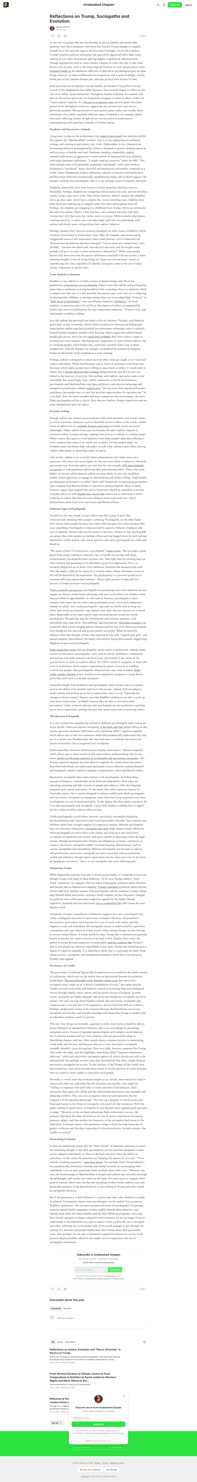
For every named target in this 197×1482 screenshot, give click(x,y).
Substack (85, 1476)
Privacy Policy (118, 1433)
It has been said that (111, 727)
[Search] (158, 4)
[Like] (52, 36)
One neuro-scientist (130, 623)
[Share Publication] (164, 4)
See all (55, 1422)
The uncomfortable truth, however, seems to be (91, 981)
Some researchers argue (63, 650)
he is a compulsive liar (108, 903)
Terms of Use (111, 1430)
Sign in (188, 4)
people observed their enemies (82, 372)
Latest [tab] (60, 1342)
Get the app (111, 1469)
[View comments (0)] (59, 36)
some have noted (93, 1162)
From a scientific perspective (66, 590)
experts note (93, 388)
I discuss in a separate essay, (98, 102)
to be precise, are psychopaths (80, 285)
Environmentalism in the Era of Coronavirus (70, 1384)
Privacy (97, 1463)
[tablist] (61, 1308)
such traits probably (99, 337)
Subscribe (175, 4)
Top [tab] (52, 1342)
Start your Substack (91, 1469)
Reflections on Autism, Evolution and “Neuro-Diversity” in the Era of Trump (85, 1351)
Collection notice (116, 1463)
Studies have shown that (91, 494)
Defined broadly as (60, 71)
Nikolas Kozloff (63, 27)
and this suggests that (120, 943)
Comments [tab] (56, 1308)
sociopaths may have (97, 829)
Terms (105, 1463)
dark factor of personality (65, 301)
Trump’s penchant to (109, 887)
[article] (98, 1358)
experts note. (114, 551)
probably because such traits (93, 426)
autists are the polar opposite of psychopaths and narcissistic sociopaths (97, 758)
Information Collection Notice (97, 1433)
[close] (124, 1396)
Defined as (120, 301)
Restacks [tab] (67, 1308)
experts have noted (110, 136)
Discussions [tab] (70, 1342)
